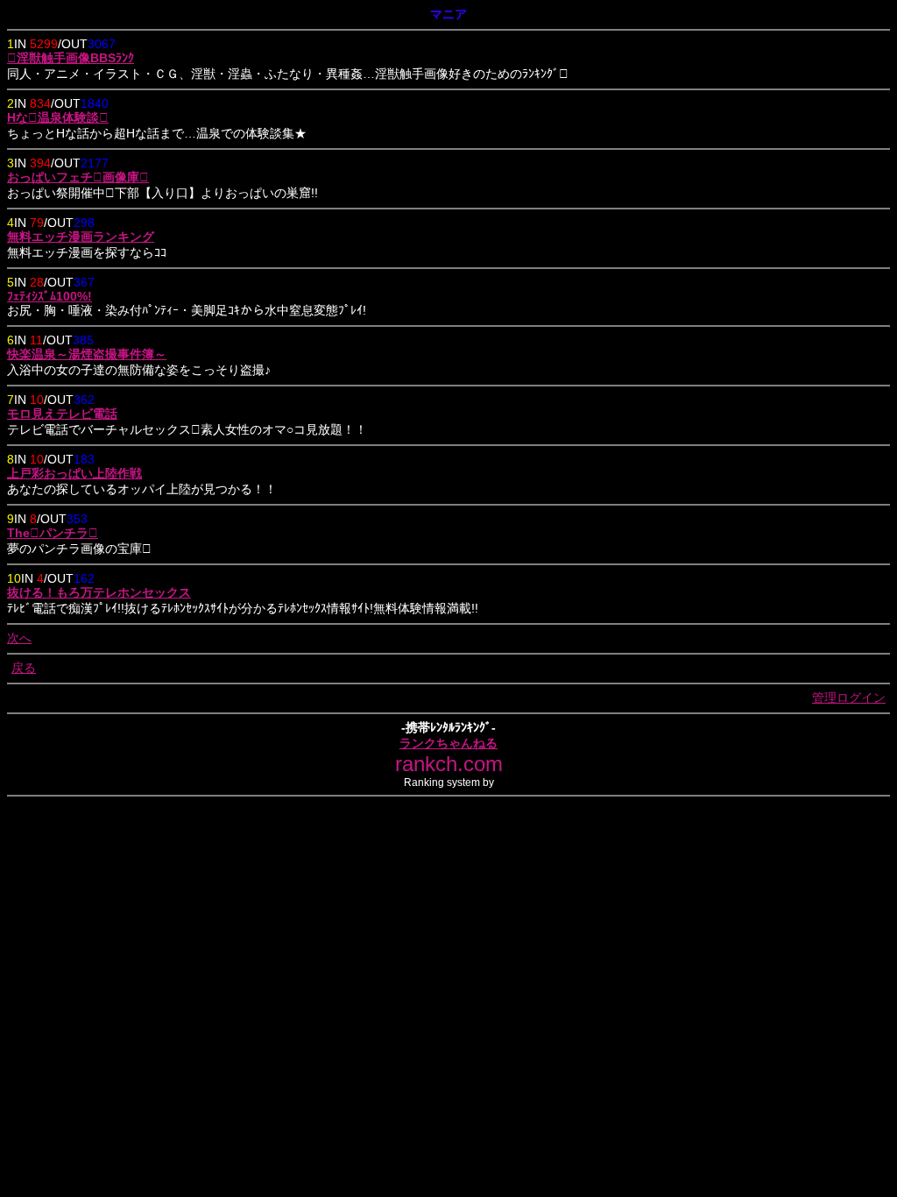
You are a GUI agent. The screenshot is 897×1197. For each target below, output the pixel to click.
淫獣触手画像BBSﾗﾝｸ (70, 58)
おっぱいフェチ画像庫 (78, 177)
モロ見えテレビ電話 (62, 414)
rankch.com (449, 764)
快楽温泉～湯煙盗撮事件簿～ (86, 354)
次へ (19, 638)
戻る (23, 668)
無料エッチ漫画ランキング (80, 237)
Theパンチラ (52, 533)
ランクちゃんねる (448, 743)
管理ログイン (849, 698)
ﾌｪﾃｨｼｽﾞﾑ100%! (49, 296)
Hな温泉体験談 (58, 117)
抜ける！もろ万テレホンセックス (99, 592)
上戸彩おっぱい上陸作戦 (74, 473)
